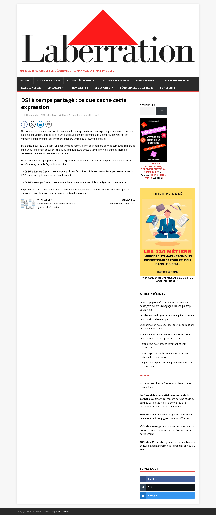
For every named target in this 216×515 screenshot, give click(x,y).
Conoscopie (168, 87)
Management (56, 87)
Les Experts (102, 87)
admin (53, 114)
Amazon (145, 175)
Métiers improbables (176, 80)
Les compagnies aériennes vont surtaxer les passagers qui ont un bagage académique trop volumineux (165, 306)
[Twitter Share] (32, 124)
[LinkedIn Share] (40, 124)
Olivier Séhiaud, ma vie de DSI (77, 114)
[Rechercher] (161, 111)
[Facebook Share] (24, 124)
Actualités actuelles (81, 80)
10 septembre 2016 (35, 114)
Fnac (160, 172)
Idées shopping (145, 80)
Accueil (25, 80)
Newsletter (80, 87)
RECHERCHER (147, 105)
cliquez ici (172, 280)
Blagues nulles (30, 87)
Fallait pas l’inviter (116, 80)
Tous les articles (48, 80)
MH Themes (63, 511)
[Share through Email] (48, 124)
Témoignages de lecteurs (136, 87)
